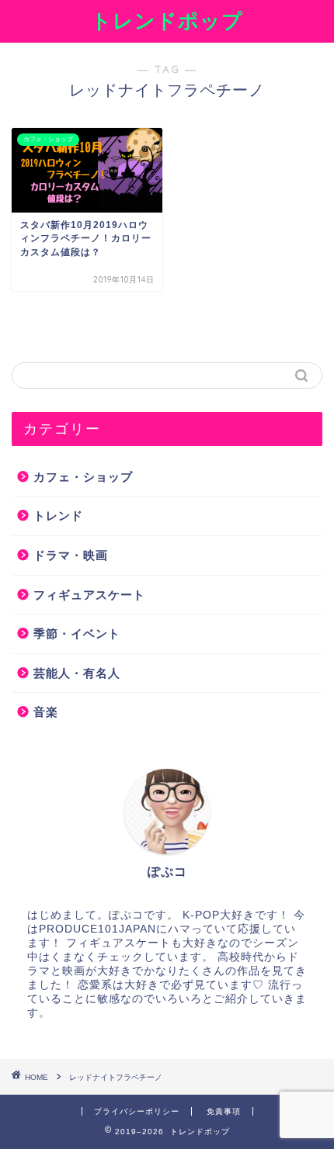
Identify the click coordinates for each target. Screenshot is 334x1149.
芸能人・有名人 (76, 673)
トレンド (58, 515)
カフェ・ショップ (83, 476)
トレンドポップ (167, 20)
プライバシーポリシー (136, 1111)
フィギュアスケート (89, 594)
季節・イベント (76, 633)
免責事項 (224, 1111)
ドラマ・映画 (70, 555)
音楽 (45, 711)
